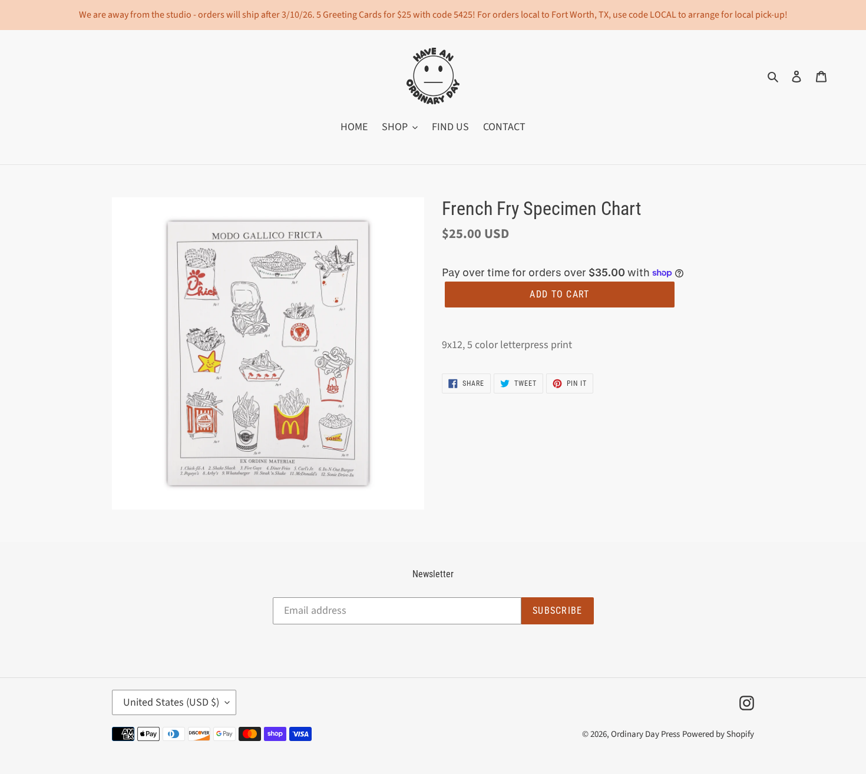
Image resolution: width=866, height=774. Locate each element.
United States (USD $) (171, 702)
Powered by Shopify (718, 734)
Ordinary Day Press (645, 734)
